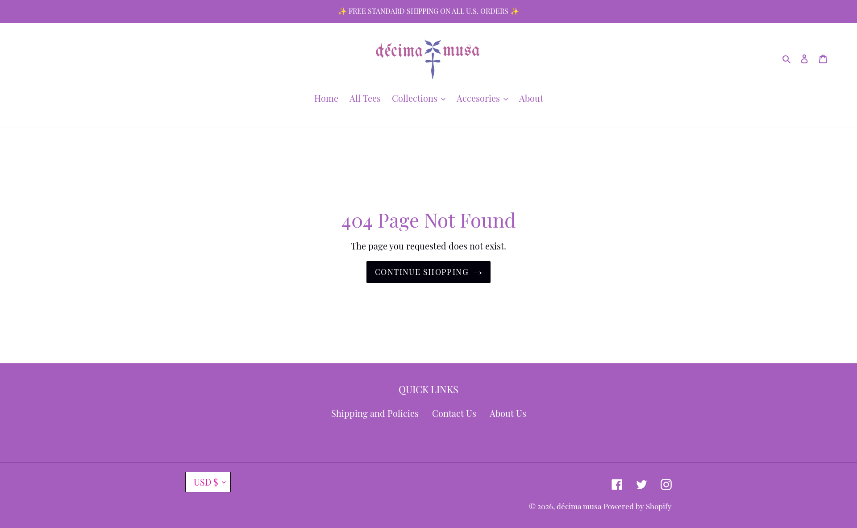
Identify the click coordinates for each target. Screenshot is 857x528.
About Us (508, 413)
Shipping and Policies (375, 413)
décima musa (579, 506)
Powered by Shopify (637, 506)
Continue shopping (422, 271)
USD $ (206, 482)
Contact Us (454, 413)
